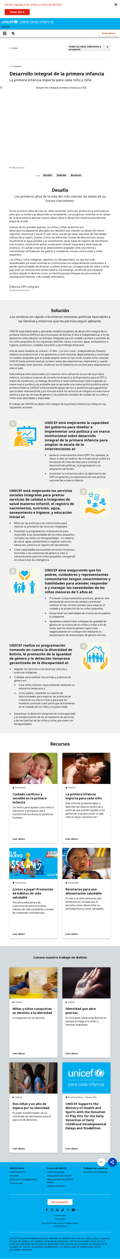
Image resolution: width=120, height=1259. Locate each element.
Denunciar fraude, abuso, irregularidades (60, 1223)
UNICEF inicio (16, 1168)
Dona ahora (108, 33)
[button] (116, 4)
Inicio (15, 48)
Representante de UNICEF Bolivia (60, 1181)
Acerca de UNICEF (57, 1168)
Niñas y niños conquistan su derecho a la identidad (32, 1011)
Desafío (47, 175)
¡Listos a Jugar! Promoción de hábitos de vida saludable (32, 893)
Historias (13, 1175)
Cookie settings (60, 1226)
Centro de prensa (55, 1172)
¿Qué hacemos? (17, 1172)
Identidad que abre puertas (80, 1011)
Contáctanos (60, 1215)
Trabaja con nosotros (95, 1168)
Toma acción (15, 1183)
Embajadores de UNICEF (59, 1175)
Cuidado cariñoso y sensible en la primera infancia (29, 798)
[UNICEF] (27, 21)
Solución (61, 175)
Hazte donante (60, 1202)
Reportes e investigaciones (23, 1179)
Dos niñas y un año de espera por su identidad (31, 1106)
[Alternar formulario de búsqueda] (13, 33)
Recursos (76, 175)
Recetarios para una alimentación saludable (83, 891)
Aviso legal (60, 1219)
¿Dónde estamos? (56, 1186)
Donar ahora (17, 11)
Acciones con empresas (95, 1172)
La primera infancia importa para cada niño (83, 796)
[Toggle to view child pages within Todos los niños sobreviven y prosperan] (108, 48)
